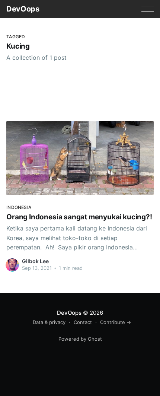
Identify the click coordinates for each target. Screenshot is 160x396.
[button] (147, 9)
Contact (83, 322)
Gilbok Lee (35, 261)
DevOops (22, 8)
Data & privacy (49, 322)
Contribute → (115, 322)
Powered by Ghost (80, 339)
